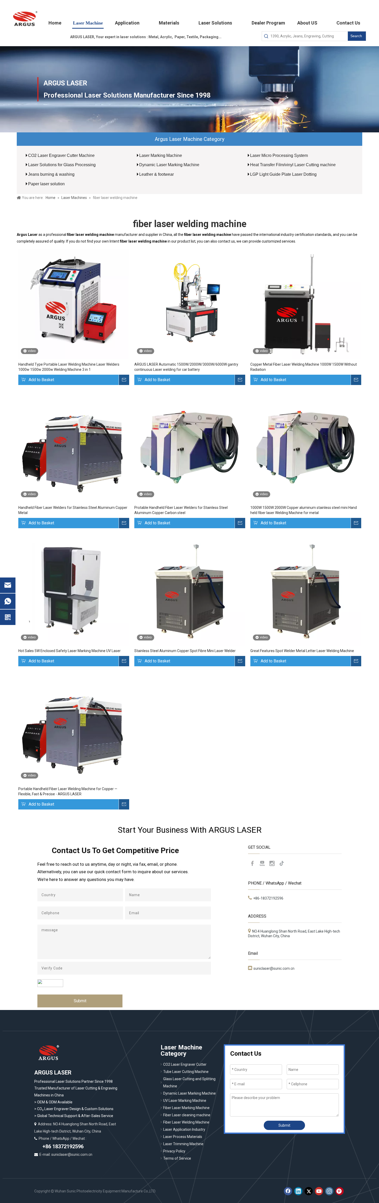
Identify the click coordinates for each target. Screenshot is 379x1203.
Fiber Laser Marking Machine (186, 1108)
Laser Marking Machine (160, 155)
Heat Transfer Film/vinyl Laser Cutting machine (293, 165)
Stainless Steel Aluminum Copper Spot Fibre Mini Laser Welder (185, 651)
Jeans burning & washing (51, 174)
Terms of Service (177, 1158)
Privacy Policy (174, 1151)
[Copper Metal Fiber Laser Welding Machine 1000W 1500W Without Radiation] (305, 303)
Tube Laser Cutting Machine (186, 1072)
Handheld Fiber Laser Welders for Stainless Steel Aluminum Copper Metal (72, 510)
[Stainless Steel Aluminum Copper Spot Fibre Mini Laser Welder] (189, 590)
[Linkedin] (298, 1191)
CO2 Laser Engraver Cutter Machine (61, 155)
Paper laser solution (46, 184)
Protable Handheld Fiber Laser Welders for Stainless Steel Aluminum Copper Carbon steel (181, 510)
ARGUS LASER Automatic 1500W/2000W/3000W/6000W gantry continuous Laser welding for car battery (186, 367)
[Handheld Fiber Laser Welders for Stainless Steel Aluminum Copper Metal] (73, 447)
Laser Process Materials (182, 1137)
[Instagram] (272, 863)
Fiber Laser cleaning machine (186, 1115)
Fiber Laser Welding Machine (186, 1122)
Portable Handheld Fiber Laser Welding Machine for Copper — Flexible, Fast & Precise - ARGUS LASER (67, 791)
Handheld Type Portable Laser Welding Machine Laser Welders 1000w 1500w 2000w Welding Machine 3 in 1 (68, 367)
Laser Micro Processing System (279, 155)
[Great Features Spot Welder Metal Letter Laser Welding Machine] (305, 590)
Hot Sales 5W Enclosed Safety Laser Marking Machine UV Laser (69, 651)
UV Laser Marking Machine (184, 1100)
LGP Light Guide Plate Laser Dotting (283, 174)
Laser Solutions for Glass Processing (62, 165)
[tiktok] (282, 863)
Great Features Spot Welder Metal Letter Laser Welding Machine (302, 651)
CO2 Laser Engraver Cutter (185, 1064)
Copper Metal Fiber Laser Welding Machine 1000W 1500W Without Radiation (303, 367)
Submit (80, 1000)
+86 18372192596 (62, 1146)
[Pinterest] (339, 1191)
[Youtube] (262, 863)
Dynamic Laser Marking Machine (169, 165)
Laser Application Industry (184, 1129)
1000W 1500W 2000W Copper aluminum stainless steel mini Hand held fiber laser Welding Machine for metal (303, 510)
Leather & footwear (156, 174)
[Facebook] (252, 863)
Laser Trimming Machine (183, 1144)
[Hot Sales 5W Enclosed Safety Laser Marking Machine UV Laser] (73, 590)
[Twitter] (308, 1191)
